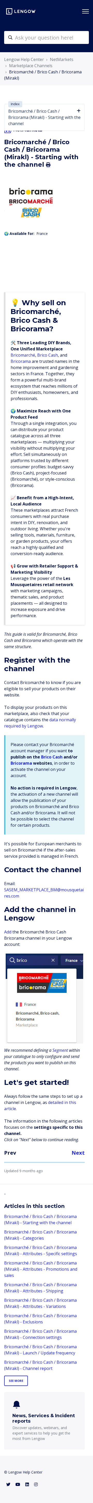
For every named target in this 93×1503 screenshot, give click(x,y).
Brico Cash (47, 355)
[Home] (20, 11)
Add (7, 932)
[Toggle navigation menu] (85, 11)
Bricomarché (23, 355)
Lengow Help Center (24, 59)
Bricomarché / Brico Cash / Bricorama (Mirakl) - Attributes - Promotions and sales (40, 1269)
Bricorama (21, 361)
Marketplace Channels (30, 65)
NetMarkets (61, 59)
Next (78, 1152)
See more (16, 1381)
